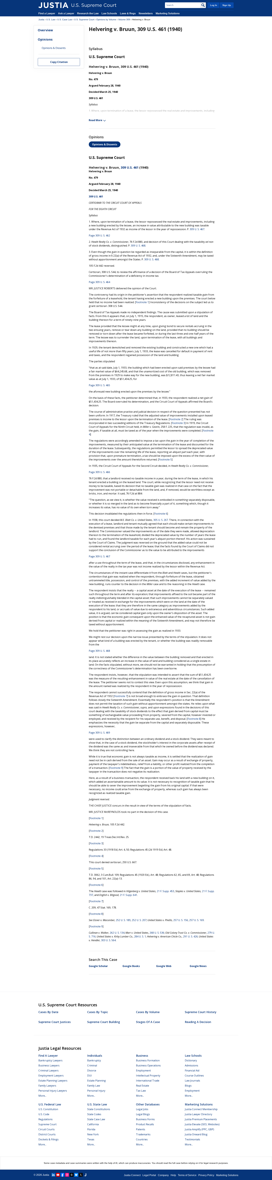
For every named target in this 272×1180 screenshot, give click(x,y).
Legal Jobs (142, 1109)
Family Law (93, 1085)
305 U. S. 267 (160, 520)
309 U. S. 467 (197, 229)
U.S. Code (43, 1114)
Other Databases (148, 1104)
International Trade (147, 1080)
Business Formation (148, 1060)
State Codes (94, 1114)
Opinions (45, 39)
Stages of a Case (148, 1022)
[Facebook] (62, 1175)
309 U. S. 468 (138, 245)
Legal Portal (149, 1175)
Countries (142, 1139)
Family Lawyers (47, 1085)
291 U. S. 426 (190, 936)
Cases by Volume (148, 1012)
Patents (140, 1129)
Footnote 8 (193, 718)
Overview (45, 30)
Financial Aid (192, 1070)
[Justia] (53, 5)
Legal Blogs (143, 1114)
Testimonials (192, 1139)
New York (93, 1134)
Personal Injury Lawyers (52, 1090)
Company (163, 1175)
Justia (41, 19)
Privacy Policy (206, 1175)
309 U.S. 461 (130, 167)
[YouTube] (58, 1175)
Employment (143, 1070)
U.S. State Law (97, 1104)
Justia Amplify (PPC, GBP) (199, 1129)
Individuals (94, 1055)
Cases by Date (48, 1012)
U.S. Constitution (48, 1109)
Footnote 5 (165, 459)
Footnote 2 (176, 419)
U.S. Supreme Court (84, 19)
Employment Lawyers (51, 1075)
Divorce (91, 1070)
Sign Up (226, 5)
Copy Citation (59, 62)
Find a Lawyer (46, 13)
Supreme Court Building (103, 1022)
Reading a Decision (198, 1022)
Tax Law (141, 1090)
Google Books (131, 966)
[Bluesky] (76, 1175)
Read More (95, 120)
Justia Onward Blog (196, 1134)
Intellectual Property (148, 1075)
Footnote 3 (178, 423)
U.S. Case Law (64, 19)
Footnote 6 (160, 513)
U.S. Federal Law (49, 1104)
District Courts (47, 1134)
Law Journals (192, 1080)
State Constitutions (98, 1109)
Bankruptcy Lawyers (50, 1060)
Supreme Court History (200, 1012)
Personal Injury (96, 1090)
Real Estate (142, 1085)
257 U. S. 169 (196, 920)
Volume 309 (124, 19)
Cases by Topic (97, 1012)
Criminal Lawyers (48, 1070)
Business (142, 1055)
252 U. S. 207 (139, 920)
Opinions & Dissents (104, 144)
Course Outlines (194, 1075)
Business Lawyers (49, 1065)
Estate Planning (96, 1080)
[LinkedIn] (53, 1175)
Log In (213, 5)
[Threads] (72, 1175)
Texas (90, 1139)
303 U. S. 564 (108, 940)
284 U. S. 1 (140, 936)
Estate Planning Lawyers (52, 1080)
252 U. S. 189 (123, 920)
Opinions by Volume (106, 19)
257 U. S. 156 (180, 920)
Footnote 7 (120, 696)
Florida (91, 1129)
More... (42, 1095)
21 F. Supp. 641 (128, 895)
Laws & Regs (128, 13)
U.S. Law (50, 19)
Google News (198, 966)
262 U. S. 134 (117, 932)
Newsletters (146, 13)
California (93, 1124)
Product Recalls (145, 1124)
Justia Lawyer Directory (198, 1114)
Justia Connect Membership (201, 1109)
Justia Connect (132, 1175)
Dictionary (191, 1060)
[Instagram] (67, 1175)
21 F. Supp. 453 (165, 891)
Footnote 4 (96, 856)
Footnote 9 (116, 768)
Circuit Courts (46, 1129)
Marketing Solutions (168, 13)
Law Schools (109, 13)
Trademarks (143, 1134)
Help (173, 1175)
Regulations (45, 1119)
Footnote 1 (142, 302)
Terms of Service (187, 1175)
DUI (89, 1075)
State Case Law (96, 1119)
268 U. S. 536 (157, 932)
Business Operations (148, 1065)
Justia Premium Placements (201, 1119)
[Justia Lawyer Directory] (85, 1175)
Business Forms (145, 1119)
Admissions (191, 1065)
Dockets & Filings (48, 1139)
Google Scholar (98, 966)
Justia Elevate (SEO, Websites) (202, 1124)
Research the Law (88, 13)
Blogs (188, 1085)
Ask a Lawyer (66, 13)
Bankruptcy (94, 1060)
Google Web (163, 966)
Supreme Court (47, 1124)
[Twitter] (81, 1175)
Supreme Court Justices (54, 1022)
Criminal (92, 1065)
